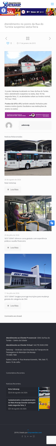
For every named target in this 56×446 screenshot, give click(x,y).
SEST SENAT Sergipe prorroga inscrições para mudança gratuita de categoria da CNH (26, 297)
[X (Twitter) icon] (25, 436)
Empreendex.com (35, 433)
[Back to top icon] (28, 430)
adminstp (25, 125)
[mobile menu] (52, 4)
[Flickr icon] (31, 436)
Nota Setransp (10, 183)
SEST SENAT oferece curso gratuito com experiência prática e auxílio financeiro (25, 239)
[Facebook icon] (22, 436)
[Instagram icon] (34, 436)
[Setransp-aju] (11, 4)
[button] (3, 10)
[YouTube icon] (28, 436)
